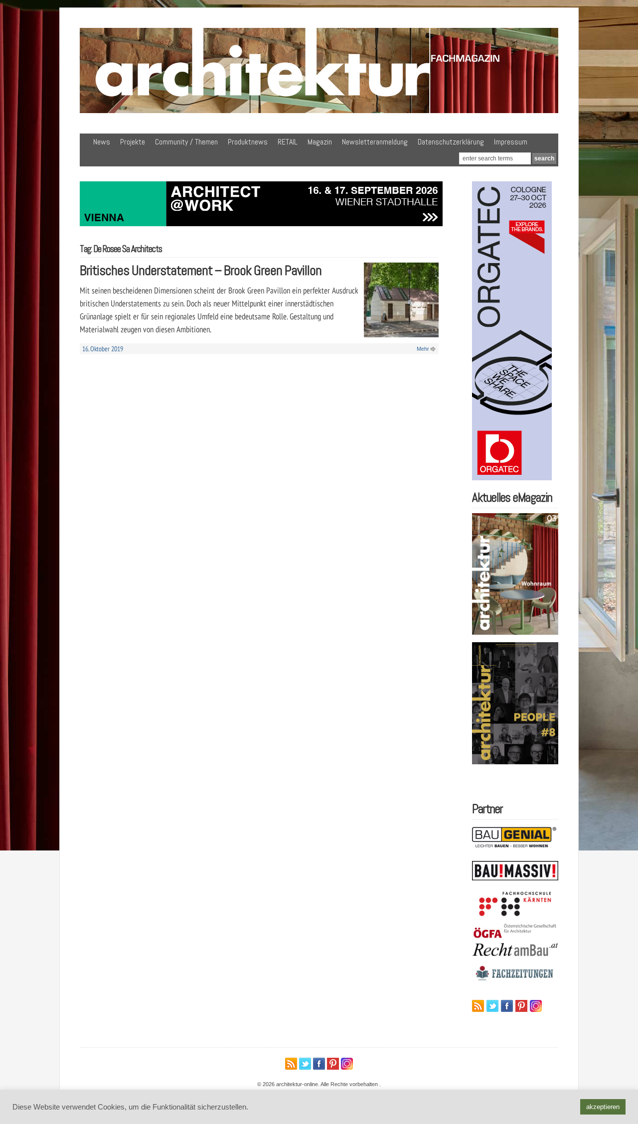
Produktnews (248, 142)
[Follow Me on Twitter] (492, 1006)
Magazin (320, 142)
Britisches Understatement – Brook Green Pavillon (200, 270)
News (101, 142)
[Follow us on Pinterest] (521, 1006)
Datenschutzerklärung (451, 142)
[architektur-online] (319, 111)
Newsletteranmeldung (375, 142)
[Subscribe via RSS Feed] (478, 1006)
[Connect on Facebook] (507, 1006)
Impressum (510, 142)
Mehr (423, 349)
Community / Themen (186, 142)
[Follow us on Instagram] (536, 1006)
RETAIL (288, 142)
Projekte (132, 142)
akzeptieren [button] (603, 1107)
